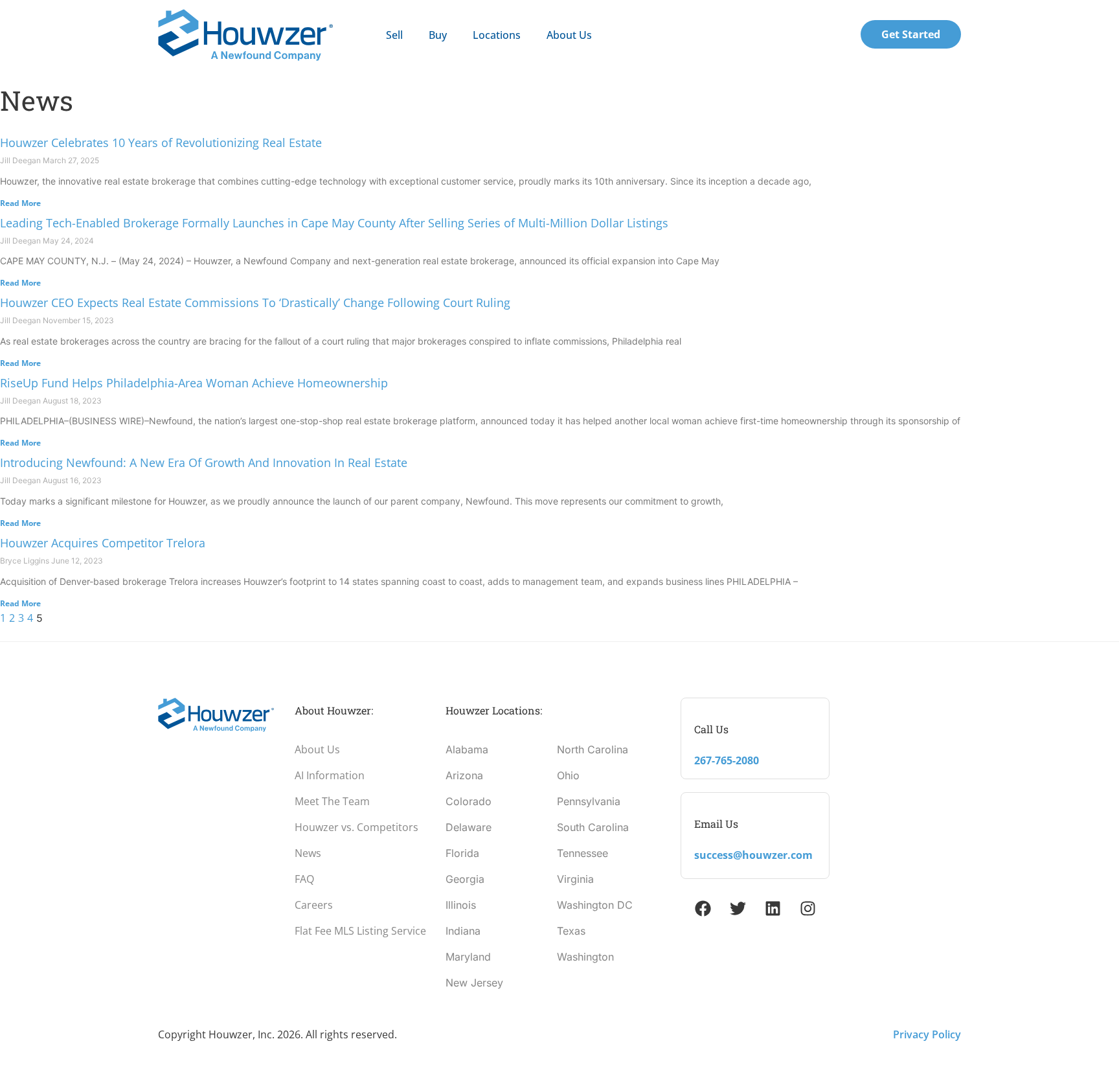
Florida (462, 853)
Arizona (464, 775)
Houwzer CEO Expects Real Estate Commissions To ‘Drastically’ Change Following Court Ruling (255, 302)
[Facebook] (702, 908)
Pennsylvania (588, 801)
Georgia (465, 878)
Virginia (575, 878)
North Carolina (592, 749)
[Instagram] (807, 908)
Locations (497, 35)
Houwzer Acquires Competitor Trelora (102, 543)
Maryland (468, 956)
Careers (314, 905)
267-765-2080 (726, 760)
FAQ (304, 879)
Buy (438, 35)
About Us (569, 35)
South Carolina (593, 827)
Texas (571, 930)
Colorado (469, 801)
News (308, 853)
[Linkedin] (772, 908)
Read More (20, 203)
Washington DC (595, 904)
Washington (585, 956)
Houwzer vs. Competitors (356, 827)
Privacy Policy (927, 1034)
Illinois (461, 904)
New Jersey (474, 982)
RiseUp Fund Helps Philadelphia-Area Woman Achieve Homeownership (194, 383)
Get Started (910, 34)
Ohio (568, 775)
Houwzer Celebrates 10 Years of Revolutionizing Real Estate (161, 142)
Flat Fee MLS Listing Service (360, 931)
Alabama (467, 749)
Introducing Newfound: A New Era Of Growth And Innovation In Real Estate (203, 462)
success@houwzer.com (753, 855)
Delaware (469, 827)
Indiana (463, 930)
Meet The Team (332, 801)
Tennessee (582, 853)
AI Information (330, 775)
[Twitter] (737, 908)
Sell (394, 35)
